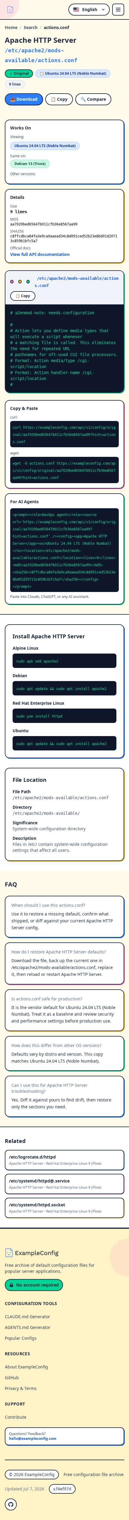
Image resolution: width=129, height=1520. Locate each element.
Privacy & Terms (21, 1388)
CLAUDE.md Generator (27, 1316)
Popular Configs (21, 1338)
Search (31, 27)
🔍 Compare (93, 99)
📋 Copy (59, 99)
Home (11, 27)
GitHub (12, 1377)
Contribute (15, 1417)
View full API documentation (40, 254)
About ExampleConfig (26, 1367)
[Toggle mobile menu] (118, 10)
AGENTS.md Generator (27, 1327)
